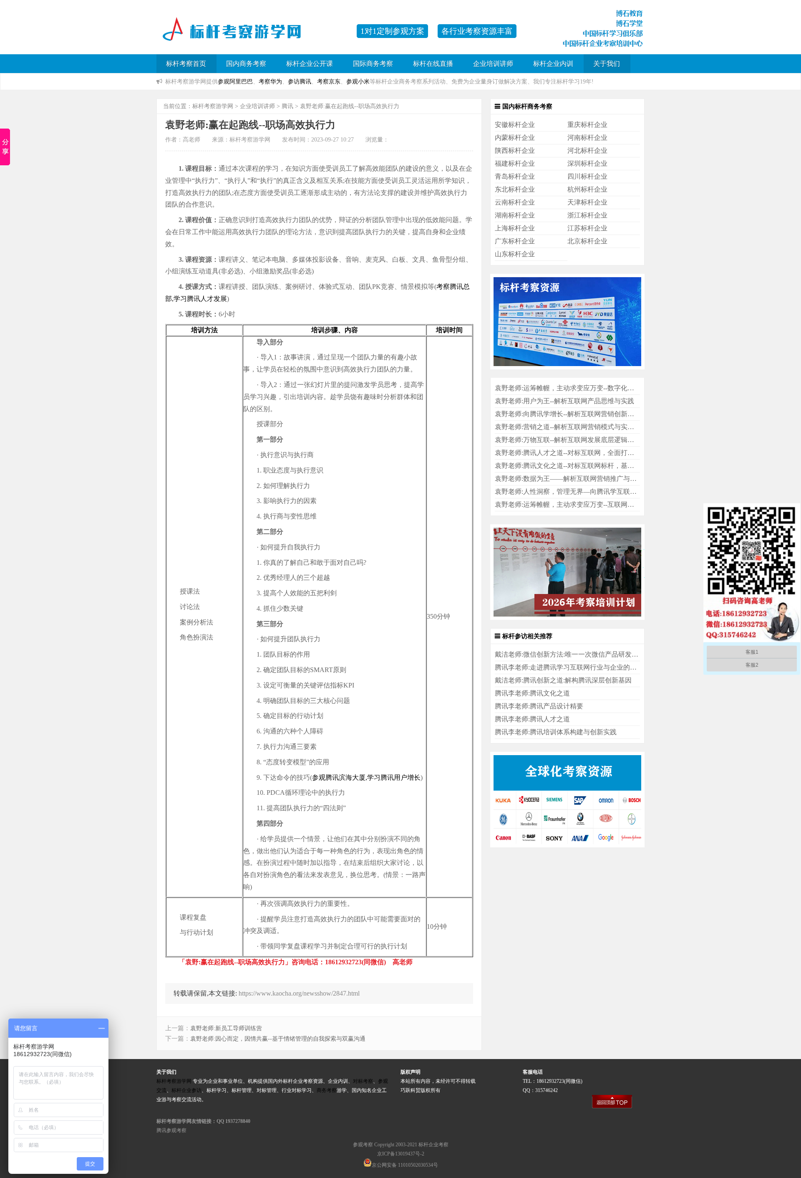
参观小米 (358, 81)
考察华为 (270, 81)
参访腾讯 (299, 81)
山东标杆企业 (515, 254)
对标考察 (363, 1081)
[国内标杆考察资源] (567, 367)
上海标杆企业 (515, 228)
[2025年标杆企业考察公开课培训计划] (567, 617)
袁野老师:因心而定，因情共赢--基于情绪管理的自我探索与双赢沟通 (277, 1039)
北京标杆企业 (587, 241)
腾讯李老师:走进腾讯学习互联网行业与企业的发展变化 (576, 667)
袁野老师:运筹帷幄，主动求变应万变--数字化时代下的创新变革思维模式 (601, 388)
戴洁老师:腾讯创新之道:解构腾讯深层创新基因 (563, 680)
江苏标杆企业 (587, 228)
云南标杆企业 (515, 202)
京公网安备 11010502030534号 (405, 1165)
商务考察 (327, 1090)
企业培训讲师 (493, 63)
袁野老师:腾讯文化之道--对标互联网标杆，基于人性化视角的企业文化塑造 (604, 465)
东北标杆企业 (515, 189)
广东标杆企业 (515, 241)
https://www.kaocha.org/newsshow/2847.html (299, 993)
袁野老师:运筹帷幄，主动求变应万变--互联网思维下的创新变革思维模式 (601, 504)
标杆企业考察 (433, 1145)
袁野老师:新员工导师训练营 (226, 1028)
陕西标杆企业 (515, 150)
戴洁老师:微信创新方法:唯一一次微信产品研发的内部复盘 (580, 654)
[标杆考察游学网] (252, 35)
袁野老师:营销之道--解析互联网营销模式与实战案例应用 (578, 426)
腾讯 (287, 106)
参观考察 (363, 1145)
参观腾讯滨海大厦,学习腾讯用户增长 (366, 777)
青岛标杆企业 (515, 176)
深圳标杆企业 (587, 163)
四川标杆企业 (587, 176)
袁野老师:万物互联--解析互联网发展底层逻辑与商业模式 (578, 439)
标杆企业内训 (553, 63)
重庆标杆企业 (587, 124)
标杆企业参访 (186, 1090)
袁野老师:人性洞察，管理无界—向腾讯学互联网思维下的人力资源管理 (599, 491)
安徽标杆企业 (515, 124)
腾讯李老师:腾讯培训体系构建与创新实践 (556, 732)
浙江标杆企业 (587, 215)
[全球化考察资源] (567, 845)
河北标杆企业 (587, 150)
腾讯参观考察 (171, 1130)
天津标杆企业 (587, 202)
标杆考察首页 (186, 63)
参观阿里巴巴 (235, 81)
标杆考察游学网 (212, 106)
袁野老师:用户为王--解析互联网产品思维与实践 (564, 400)
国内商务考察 (246, 63)
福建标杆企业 (515, 163)
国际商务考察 (373, 63)
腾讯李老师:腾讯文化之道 (532, 693)
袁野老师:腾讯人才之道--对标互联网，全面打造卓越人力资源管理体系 (598, 452)
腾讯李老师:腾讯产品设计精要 (539, 706)
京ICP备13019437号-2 (400, 1154)
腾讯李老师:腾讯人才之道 (532, 719)
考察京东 (328, 81)
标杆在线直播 (433, 63)
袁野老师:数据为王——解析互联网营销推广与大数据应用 (579, 478)
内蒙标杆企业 (515, 137)
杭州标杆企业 (587, 189)
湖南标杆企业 (515, 215)
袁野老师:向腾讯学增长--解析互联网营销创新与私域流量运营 (584, 413)
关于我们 (606, 63)
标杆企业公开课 (309, 63)
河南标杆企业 (587, 137)
